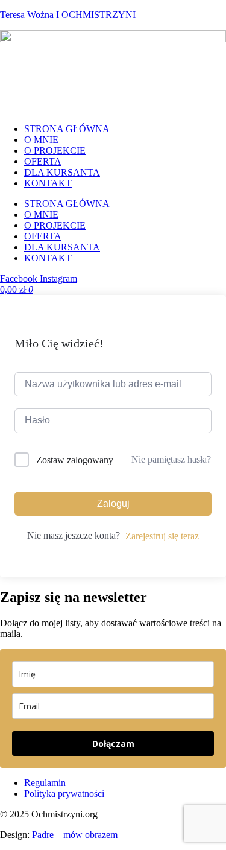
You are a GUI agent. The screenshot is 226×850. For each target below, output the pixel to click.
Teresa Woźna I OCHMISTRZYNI (68, 15)
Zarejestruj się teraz (162, 536)
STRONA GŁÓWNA (67, 129)
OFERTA (42, 161)
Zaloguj (113, 503)
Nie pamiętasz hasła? (171, 459)
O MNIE (41, 140)
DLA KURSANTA (62, 172)
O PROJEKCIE (55, 150)
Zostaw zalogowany (74, 460)
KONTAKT (48, 183)
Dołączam (113, 743)
